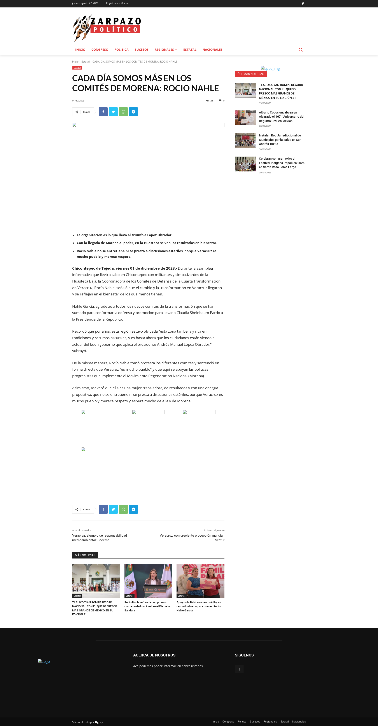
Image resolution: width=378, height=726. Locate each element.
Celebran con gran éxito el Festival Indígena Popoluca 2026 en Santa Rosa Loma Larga (281, 163)
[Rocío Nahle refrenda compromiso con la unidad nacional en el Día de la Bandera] (148, 581)
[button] (300, 49)
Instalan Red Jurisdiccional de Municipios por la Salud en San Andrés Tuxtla (280, 140)
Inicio (75, 61)
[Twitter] (113, 111)
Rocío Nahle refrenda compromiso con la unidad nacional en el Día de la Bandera (147, 606)
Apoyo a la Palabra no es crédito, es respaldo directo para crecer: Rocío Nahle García (199, 606)
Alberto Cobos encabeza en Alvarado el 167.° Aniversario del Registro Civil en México (281, 117)
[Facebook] (303, 4)
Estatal (85, 61)
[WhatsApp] (123, 111)
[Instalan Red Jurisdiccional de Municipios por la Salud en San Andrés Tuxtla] (245, 140)
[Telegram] (133, 111)
